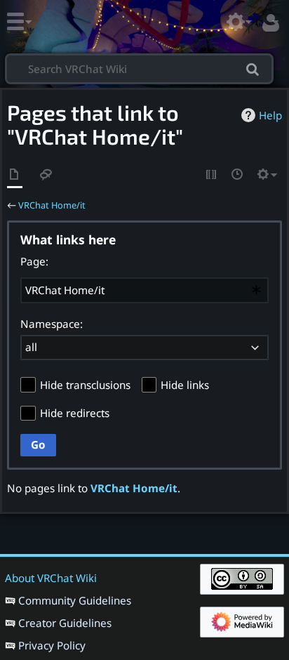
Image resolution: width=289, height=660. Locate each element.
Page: (34, 261)
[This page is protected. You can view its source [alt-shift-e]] (212, 175)
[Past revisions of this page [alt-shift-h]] (238, 175)
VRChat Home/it (52, 205)
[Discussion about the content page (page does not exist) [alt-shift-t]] (46, 175)
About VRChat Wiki (51, 578)
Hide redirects (74, 413)
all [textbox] (31, 347)
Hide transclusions (85, 385)
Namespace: (51, 324)
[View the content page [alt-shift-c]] (14, 175)
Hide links (185, 385)
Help (270, 115)
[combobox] (144, 290)
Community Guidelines (74, 600)
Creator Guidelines (65, 623)
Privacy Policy (52, 645)
